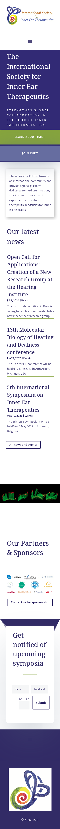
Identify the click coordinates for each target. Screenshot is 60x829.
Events (27, 358)
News (24, 300)
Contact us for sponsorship (30, 602)
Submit (41, 703)
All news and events (23, 445)
